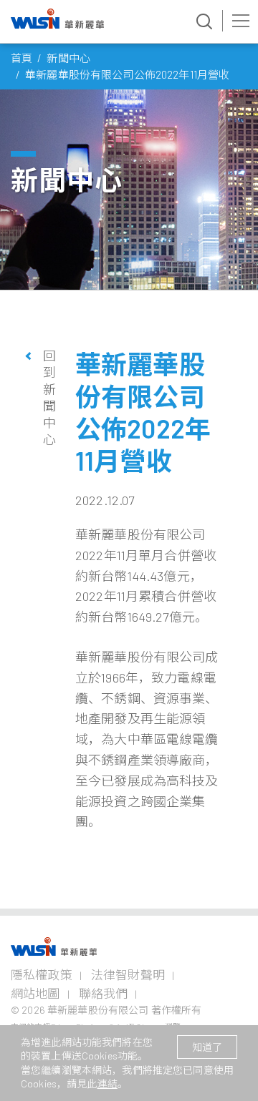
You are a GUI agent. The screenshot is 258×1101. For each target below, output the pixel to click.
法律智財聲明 (128, 974)
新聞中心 (68, 58)
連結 (107, 1083)
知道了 (207, 1047)
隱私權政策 (41, 974)
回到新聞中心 (48, 397)
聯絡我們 (103, 993)
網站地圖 (35, 993)
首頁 (21, 58)
